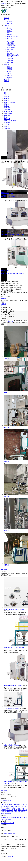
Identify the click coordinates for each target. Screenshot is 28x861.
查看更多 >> (4, 569)
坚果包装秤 (10, 49)
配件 (8, 27)
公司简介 (9, 21)
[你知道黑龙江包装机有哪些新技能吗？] (15, 592)
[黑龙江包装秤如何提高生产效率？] (15, 669)
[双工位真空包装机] (14, 213)
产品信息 (9, 70)
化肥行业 (9, 34)
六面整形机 (10, 60)
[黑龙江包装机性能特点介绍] (15, 728)
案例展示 (6, 358)
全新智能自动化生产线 (13, 55)
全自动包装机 (10, 44)
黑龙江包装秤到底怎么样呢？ (12, 708)
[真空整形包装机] (14, 175)
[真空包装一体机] (14, 252)
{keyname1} (4, 3)
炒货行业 (9, 40)
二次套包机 (10, 58)
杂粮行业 (9, 31)
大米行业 (9, 29)
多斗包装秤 (10, 193)
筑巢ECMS (10, 856)
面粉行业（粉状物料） (13, 36)
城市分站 (11, 823)
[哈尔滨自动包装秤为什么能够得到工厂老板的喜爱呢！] (15, 765)
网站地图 (3, 823)
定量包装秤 (10, 53)
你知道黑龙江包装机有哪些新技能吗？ (14, 609)
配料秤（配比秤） (12, 45)
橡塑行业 (9, 38)
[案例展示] (15, 341)
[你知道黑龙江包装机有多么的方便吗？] (15, 630)
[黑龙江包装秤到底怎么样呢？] (15, 699)
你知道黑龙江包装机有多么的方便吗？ (14, 647)
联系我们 (3, 298)
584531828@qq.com (9, 833)
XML (7, 823)
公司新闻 (9, 66)
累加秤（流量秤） (12, 47)
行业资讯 (9, 68)
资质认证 (9, 23)
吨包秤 (9, 51)
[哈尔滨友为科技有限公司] (8, 13)
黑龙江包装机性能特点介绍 (11, 745)
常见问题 (9, 77)
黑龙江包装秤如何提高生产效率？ (13, 685)
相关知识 (9, 71)
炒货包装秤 (10, 57)
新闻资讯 (9, 75)
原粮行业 (9, 32)
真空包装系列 (10, 42)
